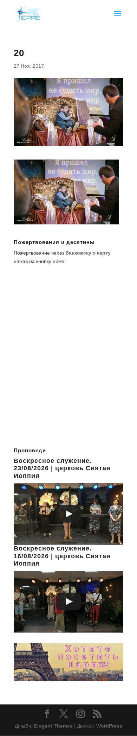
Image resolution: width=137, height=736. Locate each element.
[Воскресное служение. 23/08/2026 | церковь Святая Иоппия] (68, 514)
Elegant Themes (53, 726)
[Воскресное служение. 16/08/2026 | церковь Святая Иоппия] (68, 602)
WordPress (109, 726)
